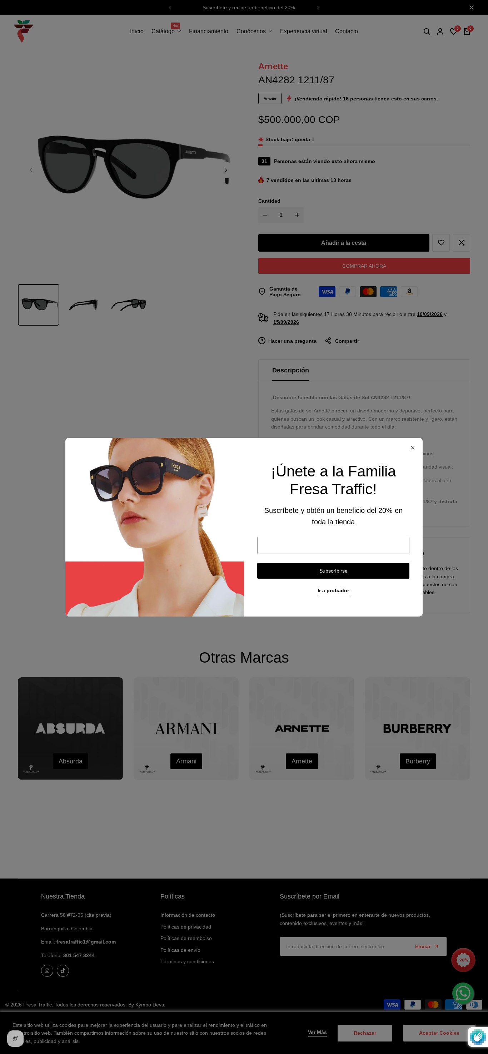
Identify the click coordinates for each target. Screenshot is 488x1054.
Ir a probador (333, 590)
